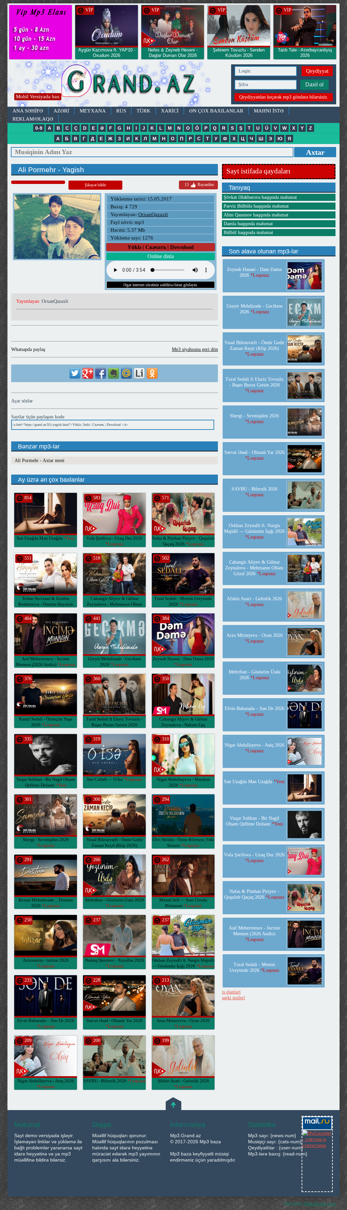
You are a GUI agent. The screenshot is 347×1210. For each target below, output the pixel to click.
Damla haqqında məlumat (248, 223)
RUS (121, 110)
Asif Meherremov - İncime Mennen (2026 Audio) (254, 933)
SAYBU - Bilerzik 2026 (114, 1080)
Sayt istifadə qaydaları (258, 171)
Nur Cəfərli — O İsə (114, 779)
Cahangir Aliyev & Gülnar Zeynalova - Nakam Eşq (183, 724)
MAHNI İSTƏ (269, 110)
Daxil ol (314, 84)
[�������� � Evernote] (113, 373)
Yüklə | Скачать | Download (160, 247)
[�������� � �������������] (152, 373)
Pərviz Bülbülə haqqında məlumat (256, 206)
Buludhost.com (320, 1203)
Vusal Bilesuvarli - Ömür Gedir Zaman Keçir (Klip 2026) (114, 845)
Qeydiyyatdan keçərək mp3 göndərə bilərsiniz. (283, 97)
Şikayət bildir (95, 185)
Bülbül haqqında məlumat (248, 232)
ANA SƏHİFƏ (28, 110)
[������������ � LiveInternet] (139, 373)
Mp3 (117, 84)
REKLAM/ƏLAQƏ (33, 119)
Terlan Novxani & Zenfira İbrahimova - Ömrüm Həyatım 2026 (45, 604)
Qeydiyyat (317, 71)
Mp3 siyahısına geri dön (195, 349)
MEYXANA (93, 110)
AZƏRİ (61, 110)
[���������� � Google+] (87, 373)
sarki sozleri (233, 997)
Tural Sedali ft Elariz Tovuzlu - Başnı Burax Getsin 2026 (114, 724)
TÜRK (143, 110)
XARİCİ (170, 110)
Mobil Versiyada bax (38, 96)
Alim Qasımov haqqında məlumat (256, 214)
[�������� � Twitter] (74, 373)
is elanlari (231, 992)
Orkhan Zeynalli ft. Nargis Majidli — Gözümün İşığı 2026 (254, 531)
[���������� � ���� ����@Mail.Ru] (126, 373)
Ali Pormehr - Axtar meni (39, 460)
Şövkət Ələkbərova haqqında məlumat (260, 197)
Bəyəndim (199, 184)
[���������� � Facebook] (100, 373)
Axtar (315, 152)
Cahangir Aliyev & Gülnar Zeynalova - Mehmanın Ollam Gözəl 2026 (114, 604)
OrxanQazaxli (153, 214)
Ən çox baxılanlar (216, 110)
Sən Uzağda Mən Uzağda (46, 538)
